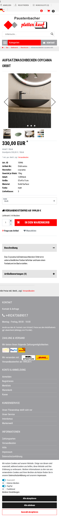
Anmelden (6, 376)
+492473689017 (16, 315)
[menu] (5, 42)
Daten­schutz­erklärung (17, 475)
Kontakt (51, 42)
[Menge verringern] (10, 224)
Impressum (41, 475)
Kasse (5, 394)
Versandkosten (23, 157)
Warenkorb (7, 390)
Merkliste (6, 385)
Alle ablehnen (29, 505)
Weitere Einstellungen (10, 492)
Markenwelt (7, 423)
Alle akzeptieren (29, 498)
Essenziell (11, 480)
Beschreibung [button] (11, 247)
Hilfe (4, 447)
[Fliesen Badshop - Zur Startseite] (28, 23)
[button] (42, 11)
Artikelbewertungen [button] (15, 273)
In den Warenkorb (37, 222)
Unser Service (8, 414)
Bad (7, 47)
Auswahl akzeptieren (29, 512)
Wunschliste (31, 230)
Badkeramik (14, 47)
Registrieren (7, 381)
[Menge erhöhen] (10, 221)
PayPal (9, 486)
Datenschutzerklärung (12, 456)
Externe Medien (13, 483)
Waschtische (24, 47)
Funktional (11, 489)
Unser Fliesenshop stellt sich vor (17, 410)
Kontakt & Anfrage (10, 309)
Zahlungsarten (8, 438)
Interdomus (7, 418)
